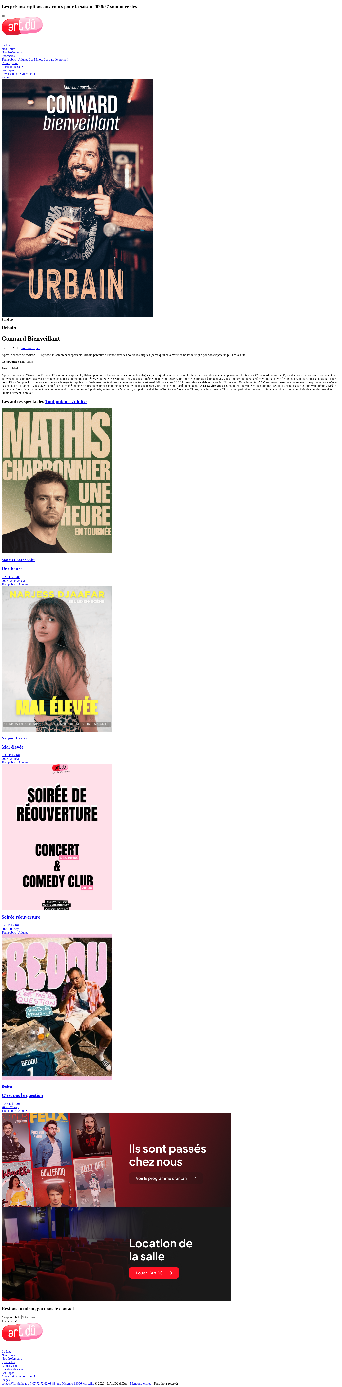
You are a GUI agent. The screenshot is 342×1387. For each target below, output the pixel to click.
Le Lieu (6, 45)
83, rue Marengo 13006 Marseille (73, 1383)
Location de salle (12, 66)
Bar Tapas (8, 70)
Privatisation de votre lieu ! (18, 73)
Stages (6, 77)
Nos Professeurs (12, 52)
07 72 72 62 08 (41, 1383)
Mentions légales (140, 1383)
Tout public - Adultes (66, 401)
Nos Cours (8, 49)
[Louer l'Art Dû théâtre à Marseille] (116, 1300)
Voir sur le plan (30, 348)
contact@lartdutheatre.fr (17, 1383)
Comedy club (10, 63)
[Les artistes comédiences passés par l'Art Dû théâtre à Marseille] (116, 1205)
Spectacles (8, 56)
